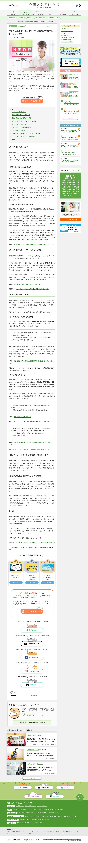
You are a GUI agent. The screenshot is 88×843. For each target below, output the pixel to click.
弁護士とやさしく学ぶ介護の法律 (33, 809)
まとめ (14, 139)
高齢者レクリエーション (15, 816)
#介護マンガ (72, 33)
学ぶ (9, 809)
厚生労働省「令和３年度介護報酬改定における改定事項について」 (33, 244)
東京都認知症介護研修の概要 (22, 417)
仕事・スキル (14, 21)
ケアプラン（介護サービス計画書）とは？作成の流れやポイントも (35, 542)
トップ (9, 21)
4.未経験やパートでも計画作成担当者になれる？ (26, 133)
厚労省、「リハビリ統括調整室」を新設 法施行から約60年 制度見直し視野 (70, 146)
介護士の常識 (12, 17)
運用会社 (69, 839)
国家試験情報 (60, 809)
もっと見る (32, 778)
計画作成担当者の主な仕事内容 (21, 115)
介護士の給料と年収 (40, 17)
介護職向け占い (46, 819)
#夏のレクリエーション (67, 35)
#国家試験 (63, 28)
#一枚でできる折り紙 (66, 39)
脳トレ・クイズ (29, 816)
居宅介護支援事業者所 (40, 405)
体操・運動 (45, 816)
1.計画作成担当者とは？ (19, 112)
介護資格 (29, 17)
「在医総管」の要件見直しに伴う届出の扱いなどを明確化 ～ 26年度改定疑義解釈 (70, 138)
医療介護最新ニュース (30, 806)
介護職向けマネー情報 (25, 819)
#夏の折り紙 (71, 37)
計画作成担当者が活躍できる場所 (21, 118)
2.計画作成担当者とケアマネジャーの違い (24, 121)
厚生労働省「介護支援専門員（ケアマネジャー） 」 (29, 284)
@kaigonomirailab (28, 714)
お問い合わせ (46, 839)
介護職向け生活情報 (36, 819)
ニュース (11, 806)
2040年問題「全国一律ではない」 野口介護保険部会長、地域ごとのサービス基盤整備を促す (70, 153)
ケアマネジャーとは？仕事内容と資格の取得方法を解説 (32, 289)
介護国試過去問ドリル (18, 809)
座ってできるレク (53, 816)
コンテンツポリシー (76, 839)
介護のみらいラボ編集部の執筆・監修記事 (32, 722)
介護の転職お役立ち (28, 822)
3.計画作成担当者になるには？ (21, 124)
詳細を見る (16, 582)
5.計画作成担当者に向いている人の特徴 (23, 136)
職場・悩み (11, 823)
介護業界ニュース (20, 806)
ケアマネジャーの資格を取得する (21, 127)
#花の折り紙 (64, 37)
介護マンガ (19, 822)
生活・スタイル (12, 819)
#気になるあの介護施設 (67, 42)
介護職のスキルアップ (54, 17)
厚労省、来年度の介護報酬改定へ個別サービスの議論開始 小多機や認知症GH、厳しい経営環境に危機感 (70, 131)
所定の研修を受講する (18, 130)
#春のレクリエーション (67, 31)
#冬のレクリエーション (72, 28)
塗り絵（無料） (37, 816)
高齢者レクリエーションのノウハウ (67, 816)
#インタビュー (64, 33)
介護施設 (21, 17)
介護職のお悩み (38, 822)
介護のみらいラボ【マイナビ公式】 (34, 715)
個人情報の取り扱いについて (60, 839)
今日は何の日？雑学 (42, 806)
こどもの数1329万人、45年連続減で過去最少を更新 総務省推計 (70, 161)
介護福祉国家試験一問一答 (49, 809)
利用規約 (51, 839)
